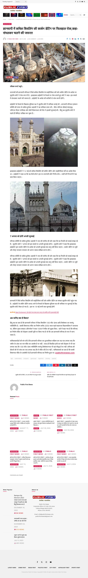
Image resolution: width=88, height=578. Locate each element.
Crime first (22, 567)
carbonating (18, 358)
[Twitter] (5, 95)
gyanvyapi (33, 358)
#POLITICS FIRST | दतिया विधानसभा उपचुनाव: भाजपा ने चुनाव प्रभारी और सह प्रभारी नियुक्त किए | (20, 459)
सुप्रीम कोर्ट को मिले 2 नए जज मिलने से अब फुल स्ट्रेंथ (28, 375)
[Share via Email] (83, 38)
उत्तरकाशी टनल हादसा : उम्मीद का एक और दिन (20, 519)
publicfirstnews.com (65, 352)
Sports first (76, 567)
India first (32, 567)
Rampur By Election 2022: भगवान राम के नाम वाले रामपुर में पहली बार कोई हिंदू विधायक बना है (20, 499)
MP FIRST (36, 415)
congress (26, 358)
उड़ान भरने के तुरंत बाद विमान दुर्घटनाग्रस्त (20, 536)
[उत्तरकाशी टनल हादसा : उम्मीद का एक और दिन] (8, 520)
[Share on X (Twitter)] (70, 38)
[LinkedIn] (5, 99)
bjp (12, 358)
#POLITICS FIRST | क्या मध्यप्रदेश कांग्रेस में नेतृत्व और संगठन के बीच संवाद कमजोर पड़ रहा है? (67, 459)
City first (53, 567)
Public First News (13, 39)
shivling (48, 358)
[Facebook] (5, 90)
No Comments (32, 39)
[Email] (5, 108)
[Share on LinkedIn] (75, 38)
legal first (40, 358)
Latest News (12, 567)
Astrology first (64, 567)
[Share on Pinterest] (72, 38)
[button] (84, 15)
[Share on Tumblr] (81, 38)
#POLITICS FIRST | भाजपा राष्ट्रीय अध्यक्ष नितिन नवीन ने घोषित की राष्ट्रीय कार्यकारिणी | (20, 423)
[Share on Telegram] (78, 38)
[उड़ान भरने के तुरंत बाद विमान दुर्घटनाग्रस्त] (8, 537)
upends (54, 358)
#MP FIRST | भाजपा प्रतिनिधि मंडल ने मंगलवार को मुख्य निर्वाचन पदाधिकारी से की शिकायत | (44, 423)
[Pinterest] (5, 103)
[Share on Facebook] (67, 38)
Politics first (7, 24)
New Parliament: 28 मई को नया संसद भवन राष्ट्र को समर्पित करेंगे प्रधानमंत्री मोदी (37, 312)
